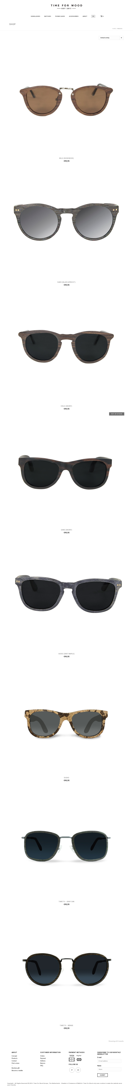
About (85, 16)
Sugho (66, 777)
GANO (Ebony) (66, 530)
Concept (14, 1056)
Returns (42, 1063)
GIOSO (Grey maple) (66, 654)
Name (99, 1066)
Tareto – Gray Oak (66, 901)
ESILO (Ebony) (66, 406)
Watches (47, 16)
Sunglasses (35, 16)
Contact (14, 1061)
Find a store (15, 1063)
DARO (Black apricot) (66, 282)
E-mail (99, 1057)
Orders (42, 1056)
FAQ (41, 1065)
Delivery (42, 1061)
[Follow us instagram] (78, 1070)
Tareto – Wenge (66, 1025)
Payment (43, 1058)
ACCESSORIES (73, 16)
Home (114, 28)
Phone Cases (60, 16)
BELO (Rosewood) (66, 158)
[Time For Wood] (66, 7)
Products (14, 1058)
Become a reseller (17, 1070)
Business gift (16, 1068)
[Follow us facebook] (72, 1070)
